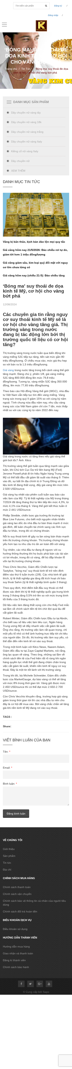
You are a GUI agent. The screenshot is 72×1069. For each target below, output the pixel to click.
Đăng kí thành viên (14, 960)
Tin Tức (26, 68)
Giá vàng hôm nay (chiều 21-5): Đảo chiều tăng (34, 275)
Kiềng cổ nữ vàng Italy (24, 151)
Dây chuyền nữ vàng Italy (26, 141)
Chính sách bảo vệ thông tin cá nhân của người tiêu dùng (34, 902)
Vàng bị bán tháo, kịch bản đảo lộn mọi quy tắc (34, 241)
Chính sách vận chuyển (17, 893)
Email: (7, 767)
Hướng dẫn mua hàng (16, 946)
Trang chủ (11, 68)
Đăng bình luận (16, 813)
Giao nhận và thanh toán (18, 953)
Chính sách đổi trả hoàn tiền (20, 911)
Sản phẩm (9, 855)
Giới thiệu (9, 849)
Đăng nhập (53, 15)
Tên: (6, 751)
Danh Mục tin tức (21, 182)
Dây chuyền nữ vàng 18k (26, 122)
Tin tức (7, 862)
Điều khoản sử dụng (15, 929)
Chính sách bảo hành (16, 967)
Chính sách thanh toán (17, 887)
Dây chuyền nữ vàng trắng (27, 131)
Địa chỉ (7, 869)
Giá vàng (8, 370)
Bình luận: (10, 783)
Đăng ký (58, 6)
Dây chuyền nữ (20, 160)
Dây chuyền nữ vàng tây (26, 112)
